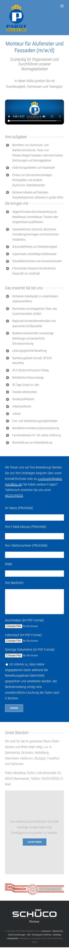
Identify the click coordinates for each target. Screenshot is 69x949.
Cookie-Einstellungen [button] (16, 934)
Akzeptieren (35, 841)
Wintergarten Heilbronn (41, 934)
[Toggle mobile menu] (62, 6)
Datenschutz (57, 931)
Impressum (46, 931)
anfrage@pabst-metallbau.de (30, 784)
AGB (28, 934)
